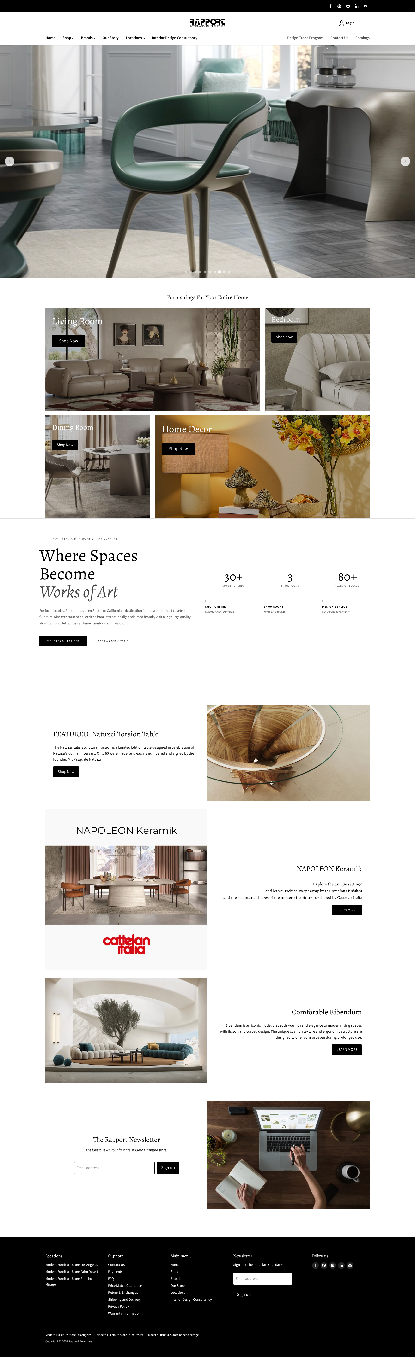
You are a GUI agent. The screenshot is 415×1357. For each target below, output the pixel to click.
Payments (115, 1271)
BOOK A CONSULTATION (114, 641)
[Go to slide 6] (210, 272)
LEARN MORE (346, 910)
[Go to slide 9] (224, 272)
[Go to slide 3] (195, 272)
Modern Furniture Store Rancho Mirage (173, 1335)
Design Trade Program (305, 38)
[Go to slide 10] (229, 272)
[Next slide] (405, 161)
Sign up (168, 1168)
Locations (134, 38)
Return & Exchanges (123, 1292)
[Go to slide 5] (205, 272)
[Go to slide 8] (219, 272)
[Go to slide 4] (200, 272)
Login (350, 22)
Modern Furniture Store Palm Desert (71, 1271)
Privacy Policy (118, 1306)
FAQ (111, 1278)
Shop (67, 38)
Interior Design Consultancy (174, 38)
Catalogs (362, 38)
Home (50, 38)
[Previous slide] (9, 161)
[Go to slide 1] (185, 271)
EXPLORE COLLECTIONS (63, 641)
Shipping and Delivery (124, 1299)
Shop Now (66, 771)
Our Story (111, 38)
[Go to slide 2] (190, 272)
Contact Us (339, 38)
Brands (87, 38)
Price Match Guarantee (125, 1285)
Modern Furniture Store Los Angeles (71, 1264)
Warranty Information (124, 1313)
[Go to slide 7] (215, 272)
